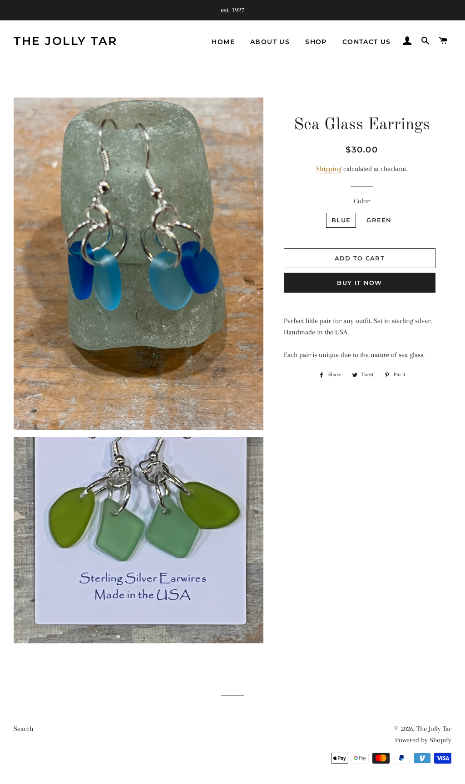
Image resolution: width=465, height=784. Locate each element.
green (379, 220)
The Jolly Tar (66, 41)
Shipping (328, 169)
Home (223, 42)
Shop (316, 42)
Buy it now (359, 282)
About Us (270, 42)
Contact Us (366, 42)
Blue (341, 220)
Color (362, 201)
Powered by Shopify (423, 740)
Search (23, 729)
